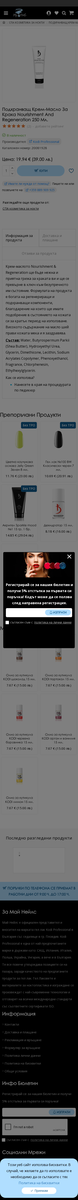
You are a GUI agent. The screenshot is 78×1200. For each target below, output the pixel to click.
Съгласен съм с (41, 622)
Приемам (41, 1191)
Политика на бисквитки (39, 1183)
